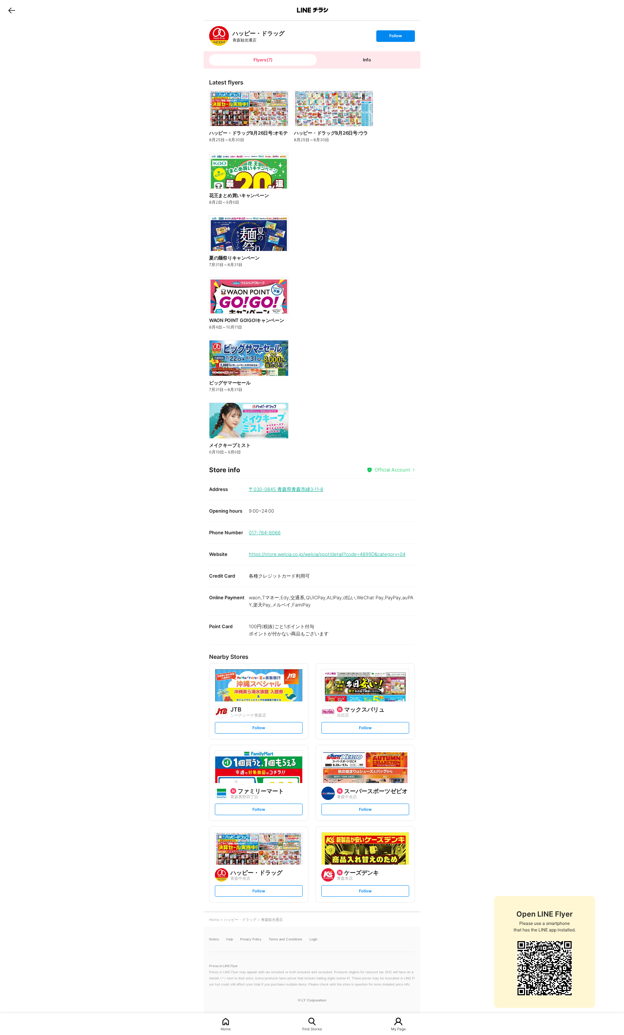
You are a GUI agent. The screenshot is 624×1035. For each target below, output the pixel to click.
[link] (219, 36)
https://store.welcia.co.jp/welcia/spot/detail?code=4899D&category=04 (327, 554)
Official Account (392, 470)
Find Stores (312, 1029)
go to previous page (11, 10)
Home (226, 1029)
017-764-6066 (265, 532)
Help (229, 939)
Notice (214, 939)
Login (313, 939)
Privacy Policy (250, 939)
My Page (398, 1029)
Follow (395, 37)
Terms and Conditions (285, 939)
